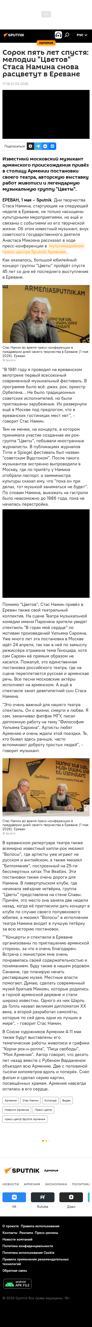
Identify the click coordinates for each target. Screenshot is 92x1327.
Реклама (26, 1232)
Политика (81, 1184)
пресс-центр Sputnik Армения (25, 1119)
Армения (11, 1100)
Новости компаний (17, 1239)
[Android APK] (17, 1284)
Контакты (9, 1232)
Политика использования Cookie (28, 1252)
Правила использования (40, 1226)
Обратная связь (14, 1270)
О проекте (10, 1226)
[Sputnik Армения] (14, 37)
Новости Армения (17, 1110)
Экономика (56, 1184)
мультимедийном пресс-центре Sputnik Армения (43, 248)
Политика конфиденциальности (27, 1246)
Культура (50, 1100)
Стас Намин (31, 1100)
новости (10, 1184)
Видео (66, 1100)
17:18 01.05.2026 (15, 84)
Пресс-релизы (46, 1232)
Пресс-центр (43, 1110)
